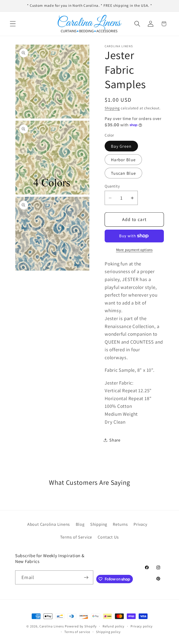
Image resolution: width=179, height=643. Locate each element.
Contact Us (108, 537)
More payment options (134, 249)
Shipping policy (108, 632)
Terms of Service (76, 537)
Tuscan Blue (123, 173)
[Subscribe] (86, 577)
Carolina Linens (51, 626)
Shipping (112, 108)
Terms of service (77, 632)
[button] (12, 23)
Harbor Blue (123, 159)
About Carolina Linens (48, 524)
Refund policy (113, 626)
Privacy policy (142, 626)
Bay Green (121, 146)
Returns (120, 524)
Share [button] (114, 440)
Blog (80, 524)
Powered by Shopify (80, 626)
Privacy (140, 524)
